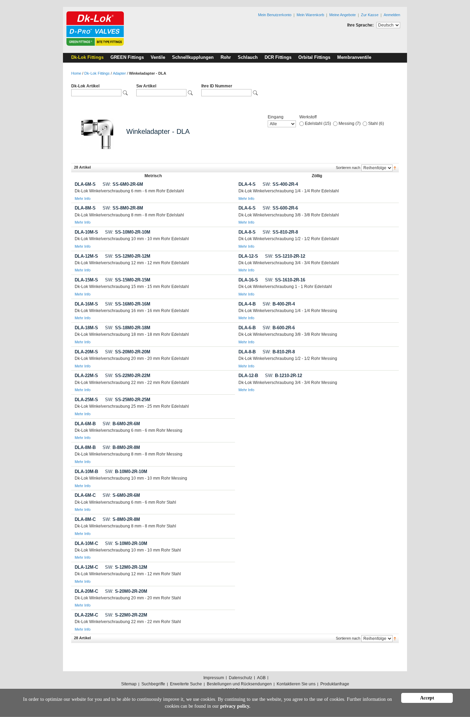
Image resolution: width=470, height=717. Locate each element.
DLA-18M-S (86, 327)
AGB (261, 677)
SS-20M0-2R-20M (127, 351)
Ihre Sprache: (360, 25)
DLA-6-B (247, 327)
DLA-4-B (247, 304)
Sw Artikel (146, 86)
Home (76, 73)
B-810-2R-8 (279, 351)
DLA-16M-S (86, 304)
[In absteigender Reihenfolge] (395, 167)
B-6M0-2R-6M (121, 423)
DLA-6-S (247, 208)
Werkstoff (308, 117)
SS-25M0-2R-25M (127, 399)
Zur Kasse (369, 15)
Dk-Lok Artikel (85, 86)
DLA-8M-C (85, 519)
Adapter (119, 73)
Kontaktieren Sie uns (296, 684)
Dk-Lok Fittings (97, 73)
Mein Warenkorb (310, 15)
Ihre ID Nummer (216, 86)
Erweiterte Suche (186, 684)
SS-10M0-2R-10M (127, 232)
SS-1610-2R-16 (285, 279)
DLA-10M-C (86, 543)
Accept (427, 697)
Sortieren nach (348, 167)
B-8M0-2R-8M (121, 447)
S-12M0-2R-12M (126, 567)
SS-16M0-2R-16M (127, 304)
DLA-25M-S (86, 399)
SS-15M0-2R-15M (127, 279)
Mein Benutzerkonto (274, 15)
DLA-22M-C (86, 615)
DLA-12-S (248, 256)
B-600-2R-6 (279, 327)
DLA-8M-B (85, 447)
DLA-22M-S (86, 375)
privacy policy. (235, 706)
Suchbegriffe (153, 684)
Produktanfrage (334, 684)
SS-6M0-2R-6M (123, 184)
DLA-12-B (248, 375)
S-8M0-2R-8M (121, 519)
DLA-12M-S (86, 256)
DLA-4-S (247, 184)
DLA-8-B (247, 351)
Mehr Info (82, 198)
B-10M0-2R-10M (126, 471)
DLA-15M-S (86, 279)
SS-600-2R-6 (280, 208)
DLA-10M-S (86, 232)
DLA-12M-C (86, 567)
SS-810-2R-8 (280, 232)
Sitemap (129, 684)
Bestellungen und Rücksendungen (239, 684)
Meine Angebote (342, 15)
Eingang (276, 117)
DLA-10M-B (86, 471)
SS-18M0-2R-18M (127, 327)
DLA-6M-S (85, 184)
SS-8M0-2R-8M (123, 208)
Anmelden (392, 15)
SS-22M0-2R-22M (127, 375)
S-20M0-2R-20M (126, 591)
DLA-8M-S (85, 208)
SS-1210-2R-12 (285, 256)
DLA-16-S (248, 279)
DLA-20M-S (86, 351)
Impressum (213, 677)
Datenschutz (240, 677)
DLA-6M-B (85, 423)
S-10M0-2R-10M (126, 543)
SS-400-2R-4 (280, 184)
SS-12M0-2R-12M (127, 256)
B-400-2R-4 (279, 304)
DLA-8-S (247, 232)
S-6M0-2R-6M (121, 495)
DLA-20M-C (86, 591)
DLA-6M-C (85, 495)
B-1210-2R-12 (283, 375)
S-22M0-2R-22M (126, 615)
